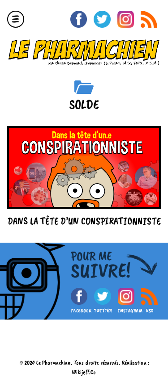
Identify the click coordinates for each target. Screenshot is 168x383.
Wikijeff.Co (84, 372)
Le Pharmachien (53, 362)
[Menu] (15, 19)
